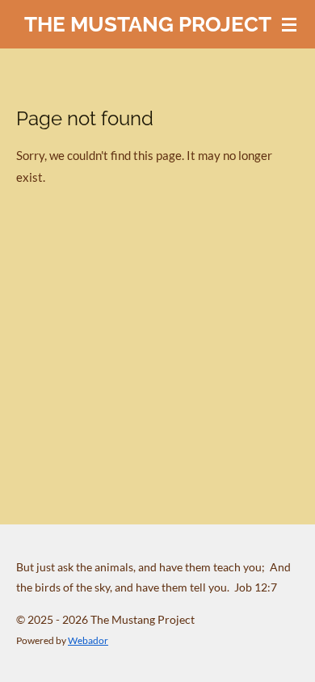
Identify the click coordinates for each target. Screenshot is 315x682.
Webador (88, 640)
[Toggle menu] (289, 24)
